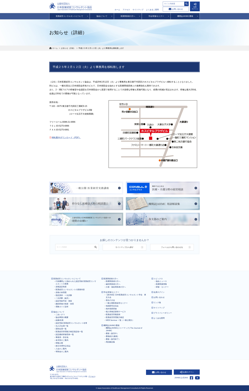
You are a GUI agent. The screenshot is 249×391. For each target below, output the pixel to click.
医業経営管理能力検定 (115, 317)
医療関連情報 (161, 284)
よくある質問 (159, 318)
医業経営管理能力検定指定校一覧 (69, 332)
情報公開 (59, 343)
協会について (58, 312)
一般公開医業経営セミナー (117, 303)
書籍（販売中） (112, 333)
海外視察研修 (111, 309)
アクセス (126, 10)
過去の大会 (110, 300)
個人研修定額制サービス (116, 312)
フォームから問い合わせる (172, 247)
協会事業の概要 (62, 317)
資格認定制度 (61, 287)
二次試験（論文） (63, 298)
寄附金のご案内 (62, 352)
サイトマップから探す (124, 247)
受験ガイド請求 (62, 307)
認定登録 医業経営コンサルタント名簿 (71, 323)
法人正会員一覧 (62, 326)
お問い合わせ (177, 9)
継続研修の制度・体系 (65, 304)
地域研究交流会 (112, 306)
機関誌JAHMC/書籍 (111, 325)
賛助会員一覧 (61, 329)
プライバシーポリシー (163, 313)
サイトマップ (138, 10)
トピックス (158, 279)
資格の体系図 (61, 292)
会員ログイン (159, 292)
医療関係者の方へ (113, 281)
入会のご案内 (61, 349)
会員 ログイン (195, 8)
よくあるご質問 (152, 10)
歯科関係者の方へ (113, 284)
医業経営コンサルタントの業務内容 (70, 289)
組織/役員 (59, 320)
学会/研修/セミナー (111, 292)
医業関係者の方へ (111, 279)
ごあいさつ (60, 314)
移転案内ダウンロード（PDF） (66, 137)
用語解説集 (110, 342)
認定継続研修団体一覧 (65, 334)
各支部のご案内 (62, 340)
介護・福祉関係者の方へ (116, 287)
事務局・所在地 (62, 337)
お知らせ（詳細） (68, 48)
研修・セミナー (162, 287)
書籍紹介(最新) (112, 336)
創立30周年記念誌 (63, 346)
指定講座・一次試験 (64, 295)
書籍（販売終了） (113, 339)
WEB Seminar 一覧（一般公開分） (120, 320)
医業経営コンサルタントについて (67, 279)
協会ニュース (161, 281)
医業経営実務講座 (113, 314)
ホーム (117, 10)
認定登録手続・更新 (64, 301)
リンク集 (157, 302)
